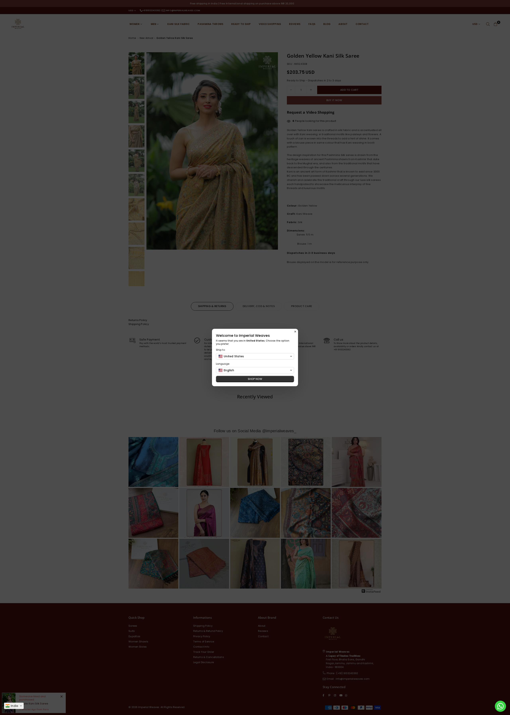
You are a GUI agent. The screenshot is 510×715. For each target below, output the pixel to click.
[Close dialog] (295, 332)
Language (223, 363)
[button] (14, 706)
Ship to (220, 350)
